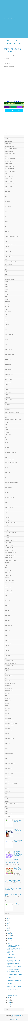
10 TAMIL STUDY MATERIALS (11, 148)
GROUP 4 (7, 331)
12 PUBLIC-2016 (8, 163)
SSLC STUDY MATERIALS (10, 628)
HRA (6, 344)
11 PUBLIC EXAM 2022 (10, 153)
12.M (6, 173)
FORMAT (7, 324)
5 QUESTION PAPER (9, 186)
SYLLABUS (7, 670)
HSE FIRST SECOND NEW (10, 352)
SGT (6, 585)
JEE (6, 417)
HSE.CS (6, 372)
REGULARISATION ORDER (10, 555)
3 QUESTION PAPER (9, 181)
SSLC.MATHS (8, 643)
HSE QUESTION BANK (10, 354)
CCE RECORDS (8, 254)
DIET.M (6, 294)
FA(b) (6, 319)
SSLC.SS (7, 650)
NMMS (6, 490)
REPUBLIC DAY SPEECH (10, 560)
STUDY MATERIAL (9, 660)
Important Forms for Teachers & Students (18, 820)
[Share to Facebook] (8, 58)
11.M (6, 156)
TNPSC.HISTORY (8, 730)
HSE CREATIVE (8, 349)
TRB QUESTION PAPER (10, 763)
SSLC (6, 608)
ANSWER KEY (8, 201)
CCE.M (6, 259)
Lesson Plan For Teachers (12, 862)
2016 (7, 1006)
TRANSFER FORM (9, 753)
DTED (6, 296)
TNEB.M (7, 710)
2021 (7, 925)
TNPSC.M (7, 733)
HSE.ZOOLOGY (8, 399)
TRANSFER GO (8, 756)
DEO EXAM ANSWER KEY (10, 279)
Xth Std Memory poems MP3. (13, 971)
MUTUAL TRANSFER (9, 459)
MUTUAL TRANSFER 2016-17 (11, 462)
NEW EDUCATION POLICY (10, 485)
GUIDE (6, 339)
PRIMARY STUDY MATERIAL (11, 540)
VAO (6, 806)
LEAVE (6, 429)
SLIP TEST (7, 600)
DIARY (6, 289)
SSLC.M (6, 640)
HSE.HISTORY (8, 382)
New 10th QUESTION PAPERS (11, 482)
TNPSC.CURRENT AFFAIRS (11, 723)
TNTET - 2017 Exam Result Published (14, 948)
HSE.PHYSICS (8, 392)
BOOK (6, 221)
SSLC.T (6, 653)
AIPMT (6, 196)
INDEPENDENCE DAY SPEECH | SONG (13, 412)
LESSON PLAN (8, 434)
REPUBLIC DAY (8, 557)
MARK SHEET (8, 447)
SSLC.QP (7, 645)
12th (15, 18)
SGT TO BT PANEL (9, 590)
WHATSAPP (7, 811)
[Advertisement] (14, 9)
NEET (6, 469)
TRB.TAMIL (7, 791)
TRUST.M (7, 796)
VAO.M (6, 808)
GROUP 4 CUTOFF (9, 334)
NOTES (6, 495)
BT (5, 226)
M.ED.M (6, 439)
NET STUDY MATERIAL (10, 480)
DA (5, 276)
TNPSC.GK (7, 728)
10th (9, 18)
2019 (7, 928)
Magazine (7, 444)
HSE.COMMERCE (9, 369)
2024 (7, 920)
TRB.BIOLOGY (8, 766)
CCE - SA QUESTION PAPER (11, 244)
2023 (7, 922)
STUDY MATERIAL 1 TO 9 (10, 663)
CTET (6, 274)
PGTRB (6, 530)
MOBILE (7, 457)
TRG (6, 793)
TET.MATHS (7, 698)
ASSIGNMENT (8, 206)
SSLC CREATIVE (8, 610)
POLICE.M (7, 535)
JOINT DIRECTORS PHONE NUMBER (13, 419)
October (9, 936)
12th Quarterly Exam (9, 178)
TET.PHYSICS (8, 700)
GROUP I (7, 336)
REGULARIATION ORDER (10, 552)
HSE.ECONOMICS (9, 374)
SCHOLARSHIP (8, 575)
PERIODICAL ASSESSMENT (11, 522)
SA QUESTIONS (8, 570)
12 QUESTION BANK (9, 166)
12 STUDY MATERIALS (10, 171)
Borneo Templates (14, 1019)
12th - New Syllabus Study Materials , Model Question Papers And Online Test (18, 870)
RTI (6, 567)
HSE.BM (7, 362)
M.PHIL (6, 442)
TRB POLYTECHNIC (9, 761)
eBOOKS (7, 299)
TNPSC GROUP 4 (8, 718)
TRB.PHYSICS (8, 786)
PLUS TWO (13, 106)
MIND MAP (7, 454)
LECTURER (7, 432)
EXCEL (6, 314)
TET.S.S (7, 703)
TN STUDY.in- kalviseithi (14, 42)
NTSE (6, 502)
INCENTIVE (7, 409)
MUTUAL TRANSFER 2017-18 (11, 464)
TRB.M (6, 778)
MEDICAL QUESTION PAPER (11, 452)
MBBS (6, 449)
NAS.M (6, 467)
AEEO (6, 193)
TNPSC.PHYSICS (8, 741)
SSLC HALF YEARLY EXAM (11, 613)
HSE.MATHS (7, 389)
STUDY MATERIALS (9, 665)
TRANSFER (7, 751)
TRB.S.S (7, 788)
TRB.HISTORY (8, 776)
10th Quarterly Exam (9, 151)
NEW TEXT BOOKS (9, 487)
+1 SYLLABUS (8, 138)
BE (5, 216)
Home (5, 18)
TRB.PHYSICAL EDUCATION (11, 783)
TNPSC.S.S (7, 743)
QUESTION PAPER (9, 550)
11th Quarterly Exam (9, 161)
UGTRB (6, 798)
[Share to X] (7, 58)
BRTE (6, 224)
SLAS (6, 595)
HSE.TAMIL (7, 397)
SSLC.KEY (7, 638)
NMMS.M (7, 492)
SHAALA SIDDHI (8, 592)
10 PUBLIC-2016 (8, 141)
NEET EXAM (7, 472)
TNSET (6, 748)
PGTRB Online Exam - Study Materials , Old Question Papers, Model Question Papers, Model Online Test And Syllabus (18, 855)
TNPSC (6, 715)
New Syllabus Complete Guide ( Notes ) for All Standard (13, 881)
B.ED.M (6, 214)
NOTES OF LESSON (9, 497)
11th (12, 18)
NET (6, 477)
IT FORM (7, 414)
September (10, 938)
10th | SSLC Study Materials (13, 969)
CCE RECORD (8, 251)
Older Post (22, 98)
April (8, 999)
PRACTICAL (7, 537)
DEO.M (6, 281)
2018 (7, 930)
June (9, 943)
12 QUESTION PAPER (9, 168)
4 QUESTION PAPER (9, 183)
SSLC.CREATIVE (8, 633)
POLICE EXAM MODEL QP (10, 532)
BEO (6, 219)
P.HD (6, 512)
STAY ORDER (8, 655)
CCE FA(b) (7, 246)
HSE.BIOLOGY (8, 359)
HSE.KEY (7, 384)
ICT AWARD (7, 404)
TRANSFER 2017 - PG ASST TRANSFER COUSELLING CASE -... (14, 991)
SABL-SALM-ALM (8, 572)
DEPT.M (6, 286)
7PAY (6, 188)
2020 (7, 927)
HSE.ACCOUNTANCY (9, 357)
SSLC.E (6, 635)
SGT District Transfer (9, 587)
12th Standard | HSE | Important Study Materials (13, 889)
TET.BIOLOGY (8, 685)
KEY (6, 424)
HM (6, 342)
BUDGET (7, 231)
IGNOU (6, 407)
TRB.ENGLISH (8, 771)
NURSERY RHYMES (9, 507)
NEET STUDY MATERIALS (10, 475)
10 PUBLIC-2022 (8, 143)
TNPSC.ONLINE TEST (9, 738)
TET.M (6, 695)
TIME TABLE (7, 708)
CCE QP (7, 249)
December (10, 933)
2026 (7, 916)
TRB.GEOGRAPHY (9, 773)
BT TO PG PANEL (9, 229)
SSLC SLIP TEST (8, 625)
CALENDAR (7, 234)
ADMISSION (7, 191)
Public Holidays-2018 (14, 110)
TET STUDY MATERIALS (10, 683)
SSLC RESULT (8, 620)
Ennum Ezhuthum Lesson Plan (18, 841)
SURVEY (7, 668)
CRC (6, 271)
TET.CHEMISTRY (8, 688)
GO (6, 326)
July (8, 942)
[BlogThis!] (5, 58)
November (10, 935)
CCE (6, 241)
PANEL (6, 515)
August (9, 940)
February (9, 1002)
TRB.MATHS (7, 781)
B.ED (6, 211)
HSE (6, 347)
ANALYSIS (7, 198)
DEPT (6, 284)
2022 (7, 923)
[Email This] (4, 58)
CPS (6, 269)
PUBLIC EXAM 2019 (9, 545)
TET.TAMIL (7, 705)
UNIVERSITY (8, 801)
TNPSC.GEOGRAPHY (9, 725)
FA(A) (6, 316)
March (9, 1000)
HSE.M (6, 387)
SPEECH (7, 605)
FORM (7, 59)
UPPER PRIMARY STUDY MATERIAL (13, 803)
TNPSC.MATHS (8, 735)
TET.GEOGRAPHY (9, 690)
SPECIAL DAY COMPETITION (11, 602)
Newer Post (6, 98)
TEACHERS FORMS (9, 675)
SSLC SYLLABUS (8, 630)
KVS (6, 427)
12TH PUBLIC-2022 (9, 176)
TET (6, 678)
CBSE (6, 239)
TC (5, 673)
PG (5, 527)
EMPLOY (7, 304)
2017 (7, 932)
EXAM (6, 309)
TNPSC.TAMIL (8, 746)
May (8, 997)
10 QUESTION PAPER (9, 146)
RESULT (7, 562)
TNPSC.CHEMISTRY (9, 720)
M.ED (6, 437)
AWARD (6, 209)
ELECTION (7, 301)
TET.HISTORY (8, 693)
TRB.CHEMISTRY (8, 768)
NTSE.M (7, 505)
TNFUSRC (7, 713)
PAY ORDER (7, 517)
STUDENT (7, 658)
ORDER (6, 510)
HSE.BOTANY (8, 364)
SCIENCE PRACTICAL (9, 580)
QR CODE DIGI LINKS (9, 547)
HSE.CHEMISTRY (9, 367)
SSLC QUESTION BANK (10, 618)
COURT (6, 266)
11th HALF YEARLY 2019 (10, 158)
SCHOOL (7, 577)
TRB (20, 106)
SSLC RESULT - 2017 (9, 623)
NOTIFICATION (8, 500)
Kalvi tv (6, 422)
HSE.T (6, 394)
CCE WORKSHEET (9, 256)
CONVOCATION (8, 264)
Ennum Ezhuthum (8, 306)
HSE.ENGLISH (8, 377)
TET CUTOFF (8, 680)
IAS (6, 402)
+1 (5, 136)
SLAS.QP (7, 597)
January (9, 1004)
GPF (6, 329)
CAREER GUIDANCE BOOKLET (11, 236)
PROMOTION (8, 542)
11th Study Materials (16, 904)
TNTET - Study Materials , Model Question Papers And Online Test (18, 831)
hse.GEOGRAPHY (9, 379)
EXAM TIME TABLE (9, 311)
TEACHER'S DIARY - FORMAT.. (13, 984)
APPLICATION (8, 203)
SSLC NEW (7, 615)
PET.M (6, 525)
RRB (6, 565)
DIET (6, 291)
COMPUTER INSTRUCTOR (10, 261)
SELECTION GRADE (9, 582)
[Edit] (23, 107)
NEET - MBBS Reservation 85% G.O (14, 958)
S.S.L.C (6, 106)
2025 (7, 918)
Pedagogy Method (8, 520)
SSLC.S (6, 648)
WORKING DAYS (8, 813)
